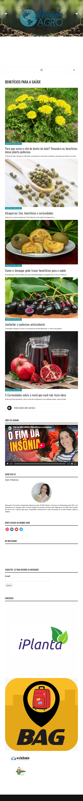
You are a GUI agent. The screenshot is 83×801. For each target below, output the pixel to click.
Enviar (9, 585)
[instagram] (7, 529)
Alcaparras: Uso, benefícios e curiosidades (29, 213)
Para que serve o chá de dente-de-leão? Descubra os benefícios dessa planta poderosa (41, 150)
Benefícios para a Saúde (13, 144)
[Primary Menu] (41, 70)
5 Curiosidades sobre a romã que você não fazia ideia (35, 395)
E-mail (8, 576)
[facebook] (12, 529)
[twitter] (21, 529)
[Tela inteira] (75, 464)
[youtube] (16, 529)
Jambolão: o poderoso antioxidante (25, 324)
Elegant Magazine (55, 798)
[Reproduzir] (8, 464)
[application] (41, 445)
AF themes (66, 798)
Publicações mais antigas (24, 408)
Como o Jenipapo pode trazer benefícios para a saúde (35, 270)
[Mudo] (72, 464)
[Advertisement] (41, 51)
